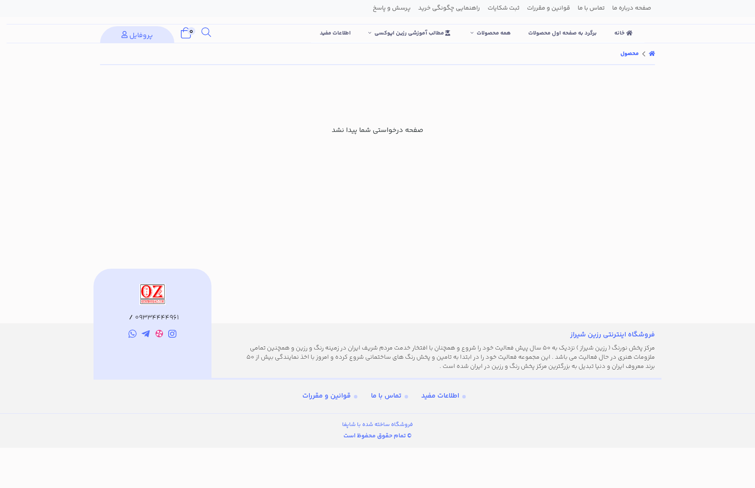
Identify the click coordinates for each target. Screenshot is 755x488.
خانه (620, 33)
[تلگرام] (146, 335)
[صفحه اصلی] (652, 54)
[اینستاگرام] (173, 335)
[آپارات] (159, 335)
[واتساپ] (133, 335)
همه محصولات (494, 33)
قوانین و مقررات (326, 396)
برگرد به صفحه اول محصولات (562, 33)
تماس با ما (386, 396)
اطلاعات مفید (335, 33)
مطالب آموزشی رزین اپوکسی (409, 33)
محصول (629, 53)
